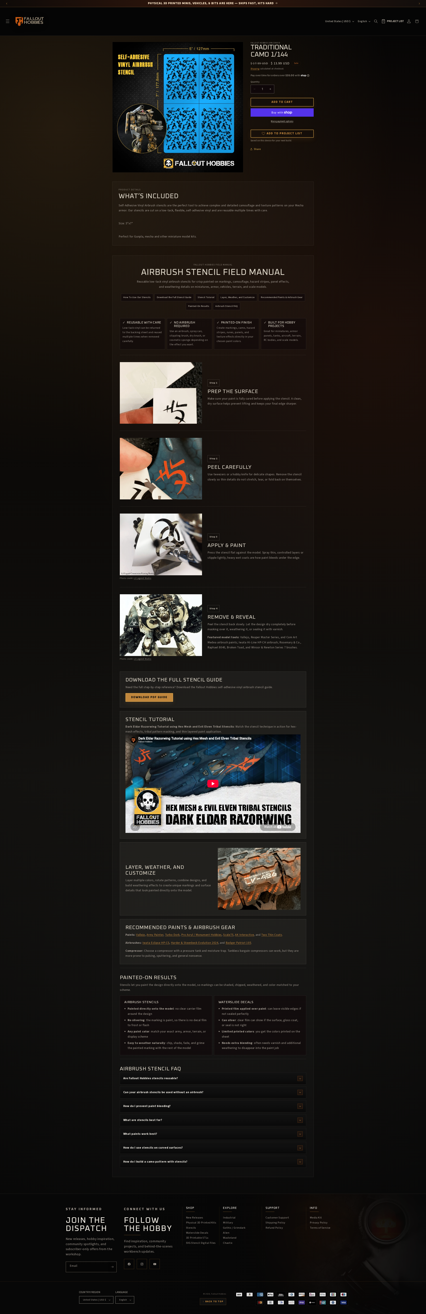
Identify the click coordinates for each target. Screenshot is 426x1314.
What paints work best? (140, 1134)
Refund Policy (274, 1228)
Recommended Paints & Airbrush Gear (282, 297)
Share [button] (257, 149)
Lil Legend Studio (142, 578)
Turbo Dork (172, 935)
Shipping (255, 68)
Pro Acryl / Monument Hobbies (201, 935)
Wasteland (229, 1238)
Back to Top (213, 1301)
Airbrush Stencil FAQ (226, 306)
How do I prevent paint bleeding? (147, 1106)
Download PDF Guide (149, 697)
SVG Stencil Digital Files (201, 1243)
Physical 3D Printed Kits (201, 1223)
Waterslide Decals (197, 1233)
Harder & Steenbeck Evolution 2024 (194, 943)
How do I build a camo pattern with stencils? (155, 1162)
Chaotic (228, 1243)
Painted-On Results (198, 306)
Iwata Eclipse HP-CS (155, 943)
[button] (8, 21)
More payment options (282, 121)
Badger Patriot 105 (238, 943)
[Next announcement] (419, 3)
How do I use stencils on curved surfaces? (153, 1148)
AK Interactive (244, 935)
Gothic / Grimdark (234, 1228)
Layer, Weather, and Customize (238, 297)
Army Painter (155, 935)
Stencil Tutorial (206, 297)
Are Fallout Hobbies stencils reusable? (150, 1078)
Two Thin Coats (271, 935)
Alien (226, 1233)
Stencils (191, 1228)
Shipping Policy (275, 1223)
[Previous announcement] (6, 3)
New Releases (194, 1218)
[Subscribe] (112, 1267)
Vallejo (140, 935)
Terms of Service (320, 1228)
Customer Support (277, 1218)
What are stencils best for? (142, 1120)
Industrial (229, 1218)
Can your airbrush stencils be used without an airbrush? (163, 1092)
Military (228, 1223)
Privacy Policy (318, 1223)
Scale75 (228, 935)
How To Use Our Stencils (137, 297)
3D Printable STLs (197, 1238)
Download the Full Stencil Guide (174, 297)
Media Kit (316, 1218)
